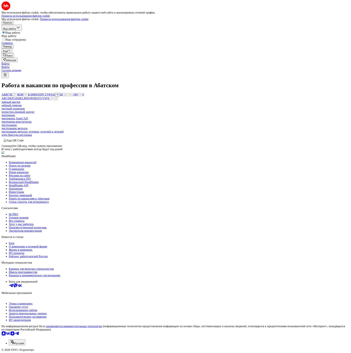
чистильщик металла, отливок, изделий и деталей (32, 131)
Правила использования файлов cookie (64, 19)
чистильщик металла (14, 128)
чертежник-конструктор (16, 121)
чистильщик (9, 125)
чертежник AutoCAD (14, 118)
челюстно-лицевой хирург (18, 111)
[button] (5, 63)
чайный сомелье (11, 105)
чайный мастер (10, 102)
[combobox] (17, 342)
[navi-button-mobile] (5, 75)
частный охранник (13, 108)
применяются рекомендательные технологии (74, 326)
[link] (7, 55)
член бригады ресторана (16, 134)
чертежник (8, 115)
